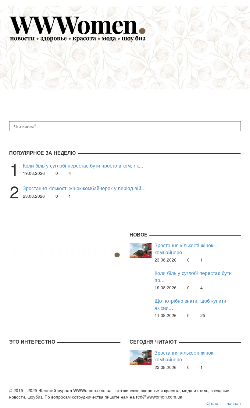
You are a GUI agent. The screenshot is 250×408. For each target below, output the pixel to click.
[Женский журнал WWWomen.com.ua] (77, 28)
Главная (232, 403)
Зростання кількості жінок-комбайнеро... (185, 248)
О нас (212, 403)
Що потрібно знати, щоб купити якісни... (190, 304)
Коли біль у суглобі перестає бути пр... (193, 276)
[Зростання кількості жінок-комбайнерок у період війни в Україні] (141, 250)
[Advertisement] (134, 78)
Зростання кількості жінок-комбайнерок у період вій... (84, 188)
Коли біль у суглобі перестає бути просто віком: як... (83, 165)
